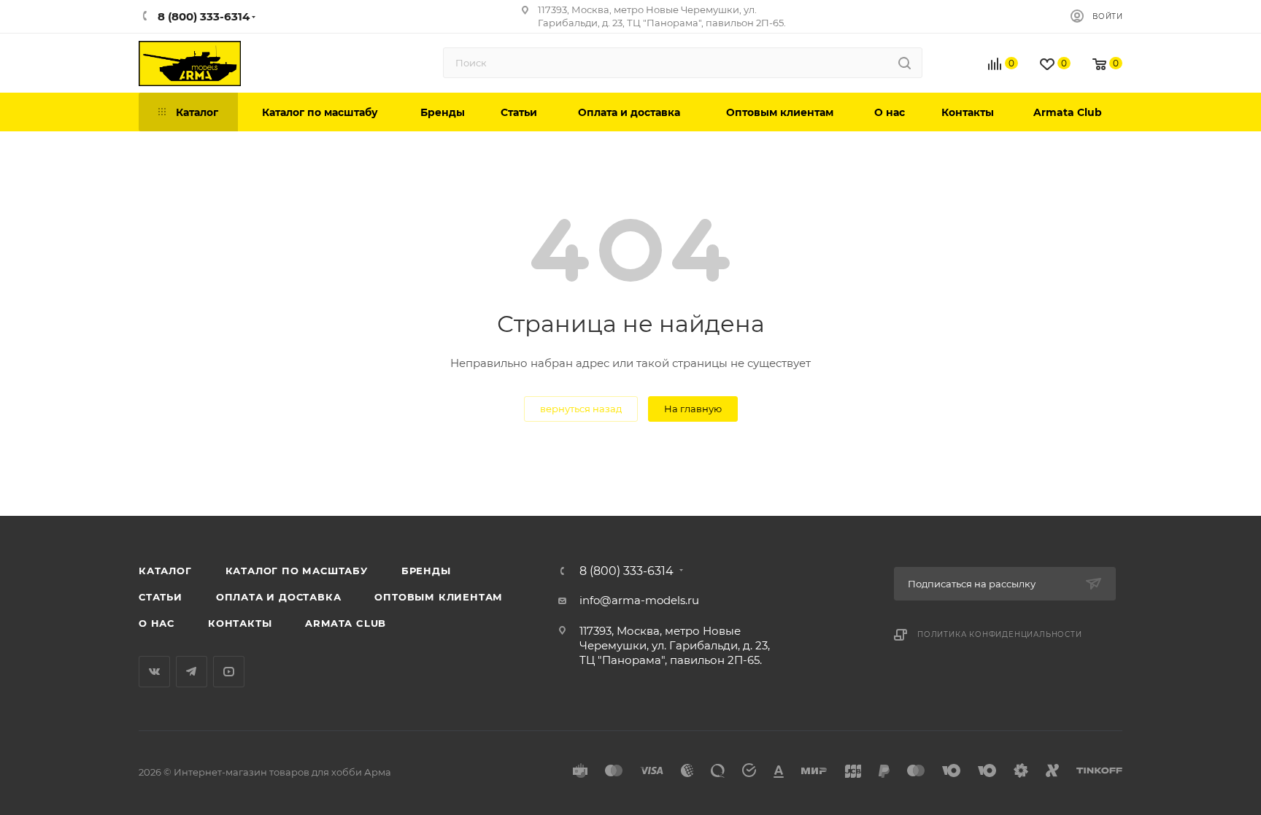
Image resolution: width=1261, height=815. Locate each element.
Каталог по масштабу (296, 570)
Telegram (191, 671)
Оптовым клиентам (438, 597)
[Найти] (904, 62)
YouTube (228, 671)
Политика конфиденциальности (999, 634)
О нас (156, 623)
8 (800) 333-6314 (626, 571)
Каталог (165, 570)
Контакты (239, 623)
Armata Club (345, 623)
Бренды (426, 570)
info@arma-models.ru (639, 600)
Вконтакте (154, 671)
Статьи (160, 597)
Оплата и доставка (279, 597)
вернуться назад (581, 408)
